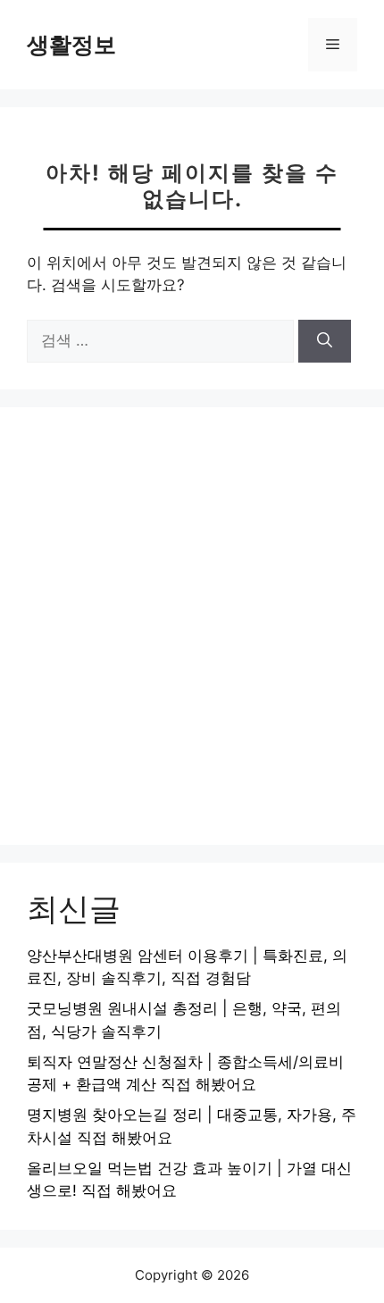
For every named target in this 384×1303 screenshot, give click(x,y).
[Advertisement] (192, 626)
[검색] (324, 341)
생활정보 (71, 44)
